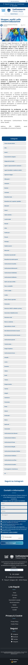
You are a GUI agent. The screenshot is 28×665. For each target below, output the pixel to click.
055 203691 (14, 5)
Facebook (15, 636)
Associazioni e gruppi (14, 600)
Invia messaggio (11, 543)
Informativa (13, 521)
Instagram (15, 634)
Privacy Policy (14, 621)
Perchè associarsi (14, 602)
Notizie (15, 605)
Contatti (14, 609)
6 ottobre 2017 (23, 25)
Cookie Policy (14, 624)
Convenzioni (14, 607)
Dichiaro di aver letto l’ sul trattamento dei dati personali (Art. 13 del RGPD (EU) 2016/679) (13, 522)
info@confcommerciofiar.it (15, 577)
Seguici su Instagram (14, 481)
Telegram (15, 641)
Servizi (14, 597)
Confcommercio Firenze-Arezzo (10, 25)
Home (14, 592)
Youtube (15, 639)
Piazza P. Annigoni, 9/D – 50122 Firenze (14, 4)
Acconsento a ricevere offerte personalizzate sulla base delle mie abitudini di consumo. (13, 530)
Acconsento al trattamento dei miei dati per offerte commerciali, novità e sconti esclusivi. (11, 524)
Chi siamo (14, 595)
